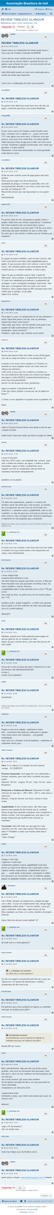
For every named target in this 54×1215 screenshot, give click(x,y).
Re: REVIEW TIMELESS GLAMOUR (20, 98)
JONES (12, 34)
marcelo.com (6, 486)
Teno (35, 23)
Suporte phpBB (32, 1209)
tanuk (4, 621)
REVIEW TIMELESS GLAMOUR (22, 19)
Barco (14, 23)
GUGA (4, 844)
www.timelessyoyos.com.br (33, 1177)
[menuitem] (8, 9)
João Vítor (5, 1136)
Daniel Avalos (28, 23)
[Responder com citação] (46, 37)
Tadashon (5, 714)
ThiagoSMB (6, 115)
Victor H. (5, 340)
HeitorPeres (6, 301)
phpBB (19, 1206)
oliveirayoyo (6, 560)
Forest (19, 23)
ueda (3, 243)
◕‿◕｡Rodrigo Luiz (13, 532)
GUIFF (4, 682)
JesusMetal (6, 90)
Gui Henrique (6, 991)
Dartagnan (11, 885)
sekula (4, 442)
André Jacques (7, 750)
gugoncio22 (6, 204)
